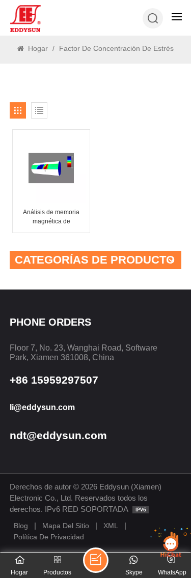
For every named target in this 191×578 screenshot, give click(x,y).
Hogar (37, 48)
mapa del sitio (65, 526)
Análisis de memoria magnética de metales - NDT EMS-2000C (51, 217)
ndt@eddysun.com (58, 435)
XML (110, 526)
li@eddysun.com (42, 407)
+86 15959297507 (54, 380)
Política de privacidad (49, 537)
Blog (21, 526)
